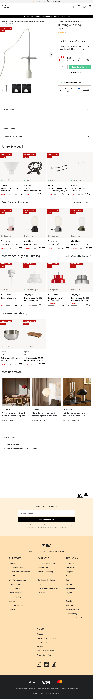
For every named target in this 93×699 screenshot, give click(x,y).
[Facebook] (39, 664)
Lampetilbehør (15, 21)
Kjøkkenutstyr (43, 567)
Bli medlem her (86, 46)
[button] (64, 33)
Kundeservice (14, 563)
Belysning (5, 21)
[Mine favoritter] (79, 6)
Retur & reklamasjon (16, 567)
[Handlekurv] (84, 6)
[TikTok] (54, 664)
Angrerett (12, 609)
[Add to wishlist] (16, 194)
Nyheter (69, 584)
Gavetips (69, 601)
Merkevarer (70, 567)
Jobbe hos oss (42, 642)
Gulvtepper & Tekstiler (46, 580)
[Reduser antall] (59, 67)
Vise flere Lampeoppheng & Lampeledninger (20, 448)
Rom (67, 597)
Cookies (12, 601)
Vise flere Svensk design (13, 444)
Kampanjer (70, 576)
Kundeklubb (13, 576)
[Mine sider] (73, 6)
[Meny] (90, 6)
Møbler (40, 584)
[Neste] (51, 54)
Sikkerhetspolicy (15, 597)
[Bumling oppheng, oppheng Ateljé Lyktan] (27, 54)
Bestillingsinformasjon (16, 584)
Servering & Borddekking (47, 563)
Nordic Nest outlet (44, 655)
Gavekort (41, 593)
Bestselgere (70, 588)
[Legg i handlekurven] (20, 194)
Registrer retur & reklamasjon (19, 572)
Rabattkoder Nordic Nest (75, 618)
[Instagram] (46, 664)
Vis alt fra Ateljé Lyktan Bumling (76, 256)
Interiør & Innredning (45, 572)
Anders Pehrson (64, 21)
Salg (67, 580)
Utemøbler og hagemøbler (48, 588)
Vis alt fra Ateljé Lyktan (79, 202)
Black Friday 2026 (72, 609)
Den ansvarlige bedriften (46, 638)
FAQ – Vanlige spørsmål (17, 580)
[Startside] (6, 6)
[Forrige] (4, 54)
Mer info (86, 90)
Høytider (69, 593)
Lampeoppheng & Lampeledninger (33, 21)
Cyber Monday (71, 614)
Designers (69, 572)
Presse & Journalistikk (45, 651)
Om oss (40, 634)
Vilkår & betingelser (16, 593)
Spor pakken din (15, 588)
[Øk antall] (66, 67)
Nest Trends (70, 605)
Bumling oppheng (8, 23)
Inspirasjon (70, 563)
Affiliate (40, 647)
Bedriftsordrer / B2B (16, 605)
